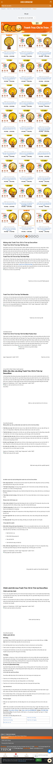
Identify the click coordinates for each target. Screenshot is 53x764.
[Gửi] (50, 5)
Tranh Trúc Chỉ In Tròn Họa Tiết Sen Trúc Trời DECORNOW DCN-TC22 (9, 204)
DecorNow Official (13, 710)
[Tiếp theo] (37, 236)
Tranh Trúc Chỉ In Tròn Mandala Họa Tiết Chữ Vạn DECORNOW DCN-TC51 (26, 54)
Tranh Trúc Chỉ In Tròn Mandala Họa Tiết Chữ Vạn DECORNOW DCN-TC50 (9, 79)
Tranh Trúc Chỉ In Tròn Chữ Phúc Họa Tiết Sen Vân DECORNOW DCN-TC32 (9, 179)
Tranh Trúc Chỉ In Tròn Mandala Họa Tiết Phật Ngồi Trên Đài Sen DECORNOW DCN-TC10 (26, 204)
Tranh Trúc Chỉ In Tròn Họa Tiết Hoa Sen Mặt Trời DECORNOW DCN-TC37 (26, 129)
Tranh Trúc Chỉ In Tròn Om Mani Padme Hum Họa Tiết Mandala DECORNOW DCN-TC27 (44, 129)
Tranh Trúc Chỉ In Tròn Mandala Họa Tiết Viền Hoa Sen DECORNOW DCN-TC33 (26, 154)
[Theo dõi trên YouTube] (10, 750)
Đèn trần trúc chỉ (7, 722)
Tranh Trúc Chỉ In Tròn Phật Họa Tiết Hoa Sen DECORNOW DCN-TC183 (44, 78)
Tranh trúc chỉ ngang (31, 720)
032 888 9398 (44, 710)
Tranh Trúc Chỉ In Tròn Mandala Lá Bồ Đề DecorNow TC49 (9, 53)
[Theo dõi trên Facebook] (1, 750)
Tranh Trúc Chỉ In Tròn (26, 8)
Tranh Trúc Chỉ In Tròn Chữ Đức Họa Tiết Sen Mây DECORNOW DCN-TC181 (26, 79)
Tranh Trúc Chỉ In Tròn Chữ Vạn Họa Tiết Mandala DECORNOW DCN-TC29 (44, 104)
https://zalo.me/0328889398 (29, 710)
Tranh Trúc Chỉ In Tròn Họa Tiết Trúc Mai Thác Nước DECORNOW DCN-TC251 (9, 229)
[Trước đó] (16, 236)
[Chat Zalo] (49, 751)
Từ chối (46, 759)
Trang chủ (3, 8)
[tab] (26, 737)
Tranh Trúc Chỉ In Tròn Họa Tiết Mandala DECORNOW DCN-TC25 (44, 153)
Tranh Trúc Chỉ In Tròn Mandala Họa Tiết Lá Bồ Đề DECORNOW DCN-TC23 (26, 179)
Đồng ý (38, 759)
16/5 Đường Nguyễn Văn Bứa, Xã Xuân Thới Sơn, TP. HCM (20, 746)
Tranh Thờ (9, 8)
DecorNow (26, 2)
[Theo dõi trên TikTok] (6, 750)
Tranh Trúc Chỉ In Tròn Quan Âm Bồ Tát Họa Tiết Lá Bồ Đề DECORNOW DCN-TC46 (44, 54)
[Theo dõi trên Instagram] (3, 750)
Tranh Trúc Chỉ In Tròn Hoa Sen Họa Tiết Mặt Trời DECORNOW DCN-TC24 (9, 154)
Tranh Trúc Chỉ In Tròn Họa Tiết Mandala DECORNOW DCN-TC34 (9, 128)
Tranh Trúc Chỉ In (16, 8)
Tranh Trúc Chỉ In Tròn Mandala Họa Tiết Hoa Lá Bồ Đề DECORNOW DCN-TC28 (26, 104)
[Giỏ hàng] (51, 2)
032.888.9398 (26, 748)
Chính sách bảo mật (22, 760)
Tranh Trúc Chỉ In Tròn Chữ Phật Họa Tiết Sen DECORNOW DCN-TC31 (43, 179)
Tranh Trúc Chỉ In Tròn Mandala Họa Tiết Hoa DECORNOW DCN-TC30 (9, 103)
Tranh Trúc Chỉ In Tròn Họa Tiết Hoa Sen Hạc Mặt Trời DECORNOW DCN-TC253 (44, 204)
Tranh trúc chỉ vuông (8, 720)
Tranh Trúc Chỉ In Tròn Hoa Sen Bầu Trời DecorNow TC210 (26, 229)
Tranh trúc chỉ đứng (31, 717)
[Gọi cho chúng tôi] (8, 750)
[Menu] (2, 2)
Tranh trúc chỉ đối (7, 717)
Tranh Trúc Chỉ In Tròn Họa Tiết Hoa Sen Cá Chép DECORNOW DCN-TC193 (44, 229)
